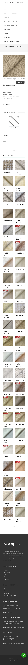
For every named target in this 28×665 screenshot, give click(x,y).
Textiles (6, 591)
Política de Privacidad (14, 660)
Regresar (20, 82)
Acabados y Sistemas (10, 25)
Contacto (7, 37)
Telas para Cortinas (10, 21)
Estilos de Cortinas (10, 13)
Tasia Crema (8, 301)
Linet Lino (19, 473)
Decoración (7, 593)
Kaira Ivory (7, 380)
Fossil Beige (20, 253)
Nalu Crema (20, 315)
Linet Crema (20, 301)
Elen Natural (8, 220)
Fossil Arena (20, 394)
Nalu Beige (7, 172)
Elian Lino (7, 237)
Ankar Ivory (19, 285)
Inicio (5, 9)
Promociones (7, 588)
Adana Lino (19, 331)
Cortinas (6, 570)
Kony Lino (19, 489)
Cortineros (7, 17)
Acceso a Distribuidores (11, 41)
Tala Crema (20, 380)
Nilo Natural (20, 424)
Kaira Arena (8, 489)
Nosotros (7, 33)
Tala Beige (7, 519)
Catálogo (7, 29)
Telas (5, 574)
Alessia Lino (20, 204)
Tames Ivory (8, 394)
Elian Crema (20, 440)
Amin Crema (20, 269)
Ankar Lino (19, 408)
